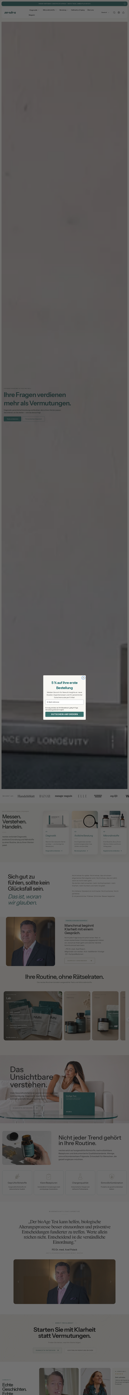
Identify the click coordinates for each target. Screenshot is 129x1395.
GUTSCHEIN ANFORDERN (64, 714)
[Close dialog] (83, 677)
